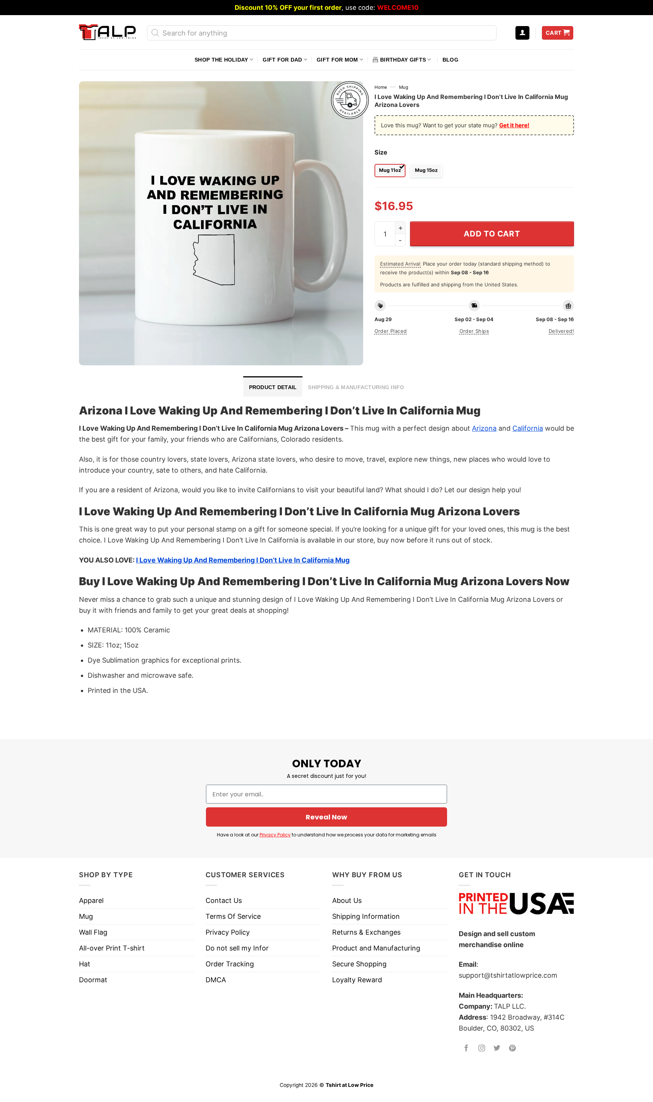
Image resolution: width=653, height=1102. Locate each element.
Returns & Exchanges (366, 932)
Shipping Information (366, 916)
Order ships (474, 331)
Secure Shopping (359, 964)
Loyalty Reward (357, 980)
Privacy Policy (275, 835)
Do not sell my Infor (237, 948)
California (527, 428)
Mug (403, 87)
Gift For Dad (282, 60)
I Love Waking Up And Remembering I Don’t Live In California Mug (243, 560)
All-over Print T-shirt (112, 948)
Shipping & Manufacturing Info (356, 387)
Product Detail (273, 387)
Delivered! (561, 331)
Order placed (390, 331)
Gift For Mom (337, 60)
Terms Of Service (233, 916)
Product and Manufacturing (376, 948)
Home (380, 87)
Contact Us (224, 900)
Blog (450, 60)
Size (380, 152)
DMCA (216, 980)
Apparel (91, 900)
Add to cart (492, 233)
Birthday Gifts (403, 60)
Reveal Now (326, 817)
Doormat (93, 980)
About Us (347, 900)
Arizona (484, 428)
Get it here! (514, 125)
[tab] (273, 386)
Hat (84, 964)
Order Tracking (230, 964)
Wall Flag (93, 932)
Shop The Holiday (221, 60)
